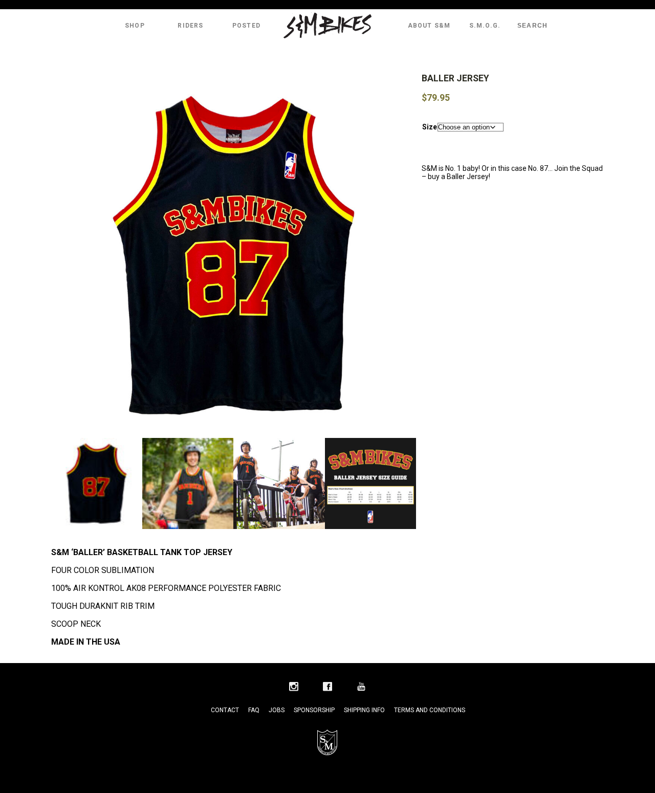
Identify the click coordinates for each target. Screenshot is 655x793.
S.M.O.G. (485, 25)
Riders (190, 25)
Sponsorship (314, 710)
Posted (246, 25)
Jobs (277, 710)
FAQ (253, 710)
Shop (135, 25)
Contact (225, 710)
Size (429, 127)
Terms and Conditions (429, 710)
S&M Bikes (327, 25)
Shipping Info (364, 710)
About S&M (429, 25)
